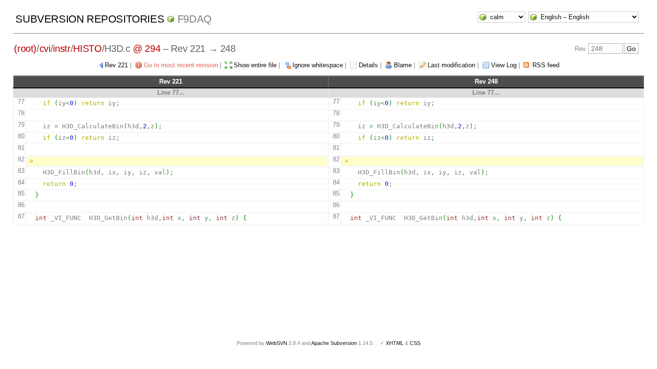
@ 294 (146, 48)
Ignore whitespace (317, 65)
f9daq (194, 19)
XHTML (395, 343)
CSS (415, 343)
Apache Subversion (334, 343)
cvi (45, 48)
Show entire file (255, 65)
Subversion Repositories (89, 19)
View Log (504, 65)
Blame (403, 65)
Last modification (451, 65)
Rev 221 (116, 65)
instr (61, 48)
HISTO (87, 48)
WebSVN (276, 343)
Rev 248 (486, 81)
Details (368, 65)
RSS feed (545, 65)
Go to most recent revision (181, 65)
